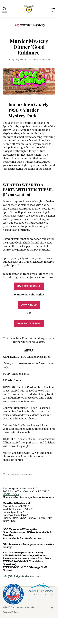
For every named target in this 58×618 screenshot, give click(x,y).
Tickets (7, 338)
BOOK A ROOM (29, 304)
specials (28, 474)
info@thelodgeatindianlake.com (22, 576)
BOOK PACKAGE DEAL (29, 323)
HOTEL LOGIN (11, 494)
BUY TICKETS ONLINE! (29, 286)
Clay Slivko (20, 59)
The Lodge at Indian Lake (22, 607)
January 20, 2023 (41, 59)
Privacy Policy (10, 612)
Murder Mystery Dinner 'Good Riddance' (29, 46)
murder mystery (15, 474)
